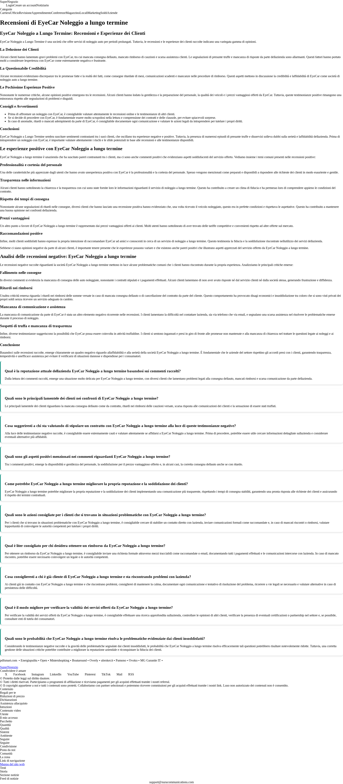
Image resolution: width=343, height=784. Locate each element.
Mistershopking (59, 660)
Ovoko (133, 660)
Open (43, 660)
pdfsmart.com (9, 660)
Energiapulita (29, 660)
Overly (94, 660)
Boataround (79, 660)
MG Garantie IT (150, 660)
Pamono (121, 660)
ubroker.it (107, 660)
